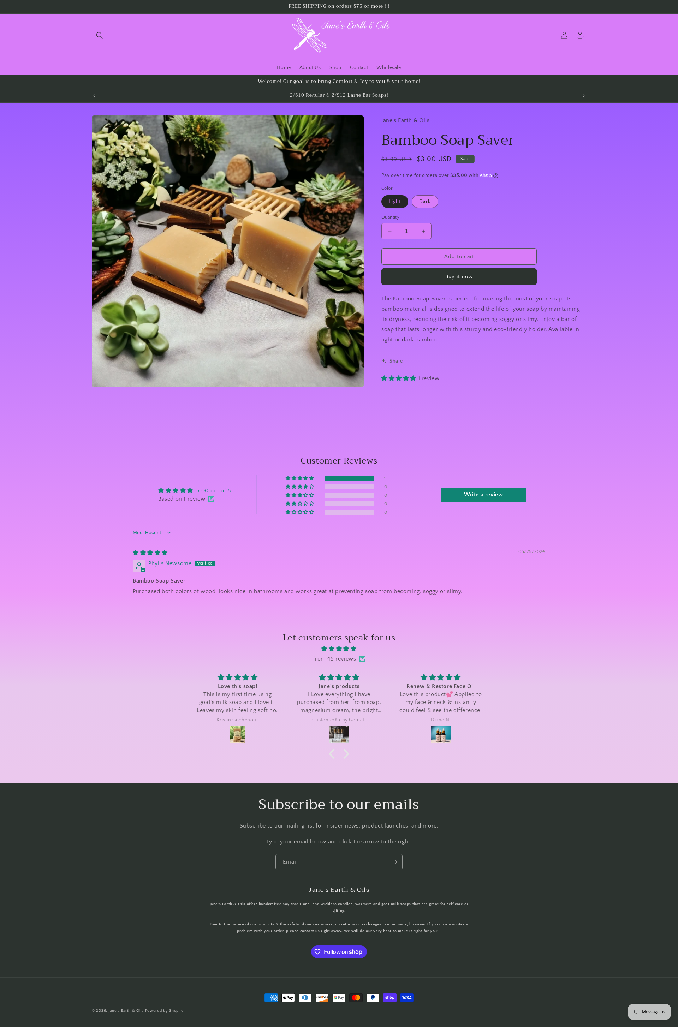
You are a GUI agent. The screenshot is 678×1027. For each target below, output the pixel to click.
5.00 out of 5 (213, 491)
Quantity (390, 217)
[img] (150, 553)
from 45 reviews (334, 659)
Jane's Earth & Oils (126, 1011)
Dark (425, 201)
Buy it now (459, 277)
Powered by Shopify (164, 1011)
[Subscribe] (394, 862)
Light (395, 201)
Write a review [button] (483, 495)
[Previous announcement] (94, 95)
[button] (99, 35)
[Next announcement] (583, 95)
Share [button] (396, 361)
